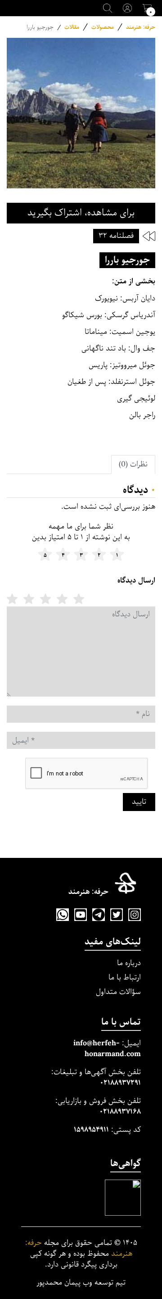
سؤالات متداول (118, 992)
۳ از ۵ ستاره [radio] (45, 598)
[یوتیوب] (80, 914)
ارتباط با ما (124, 977)
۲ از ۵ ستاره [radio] (62, 598)
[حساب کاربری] (127, 8)
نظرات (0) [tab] (133, 464)
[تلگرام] (98, 914)
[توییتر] (116, 914)
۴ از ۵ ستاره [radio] (28, 598)
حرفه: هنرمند (140, 27)
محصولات (102, 27)
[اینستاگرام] (134, 914)
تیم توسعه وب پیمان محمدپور (81, 1282)
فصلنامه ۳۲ (116, 236)
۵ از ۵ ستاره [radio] (12, 598)
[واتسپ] (62, 914)
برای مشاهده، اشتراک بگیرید (81, 213)
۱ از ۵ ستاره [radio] (78, 598)
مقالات (71, 27)
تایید (139, 802)
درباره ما (129, 963)
